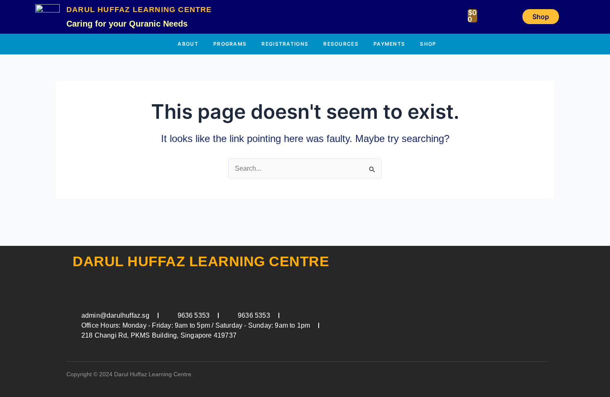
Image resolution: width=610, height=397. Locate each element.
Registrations (284, 44)
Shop (428, 44)
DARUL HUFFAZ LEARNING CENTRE (139, 9)
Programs (229, 44)
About (188, 44)
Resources (341, 44)
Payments (389, 44)
